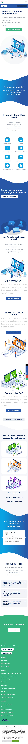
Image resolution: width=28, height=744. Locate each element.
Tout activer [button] (15, 741)
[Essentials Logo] (5, 720)
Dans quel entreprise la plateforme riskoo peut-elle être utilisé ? (13, 583)
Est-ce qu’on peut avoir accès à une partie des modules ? (12, 593)
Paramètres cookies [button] (6, 741)
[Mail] (27, 376)
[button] (2, 537)
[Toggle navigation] (26, 2)
